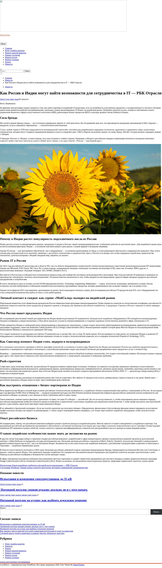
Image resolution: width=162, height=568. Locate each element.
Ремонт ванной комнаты (15, 53)
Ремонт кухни (11, 57)
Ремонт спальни (12, 60)
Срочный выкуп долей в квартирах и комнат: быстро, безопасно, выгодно (32, 533)
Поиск (3, 508)
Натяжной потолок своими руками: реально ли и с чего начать (44, 489)
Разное (8, 62)
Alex (2, 99)
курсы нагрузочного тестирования (15, 562)
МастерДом (5, 35)
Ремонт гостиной (12, 55)
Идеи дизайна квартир (15, 51)
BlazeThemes (78, 565)
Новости (9, 64)
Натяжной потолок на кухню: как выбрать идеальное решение (43, 500)
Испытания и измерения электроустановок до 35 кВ (36, 479)
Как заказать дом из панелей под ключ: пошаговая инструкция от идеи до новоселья (36, 531)
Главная (8, 48)
